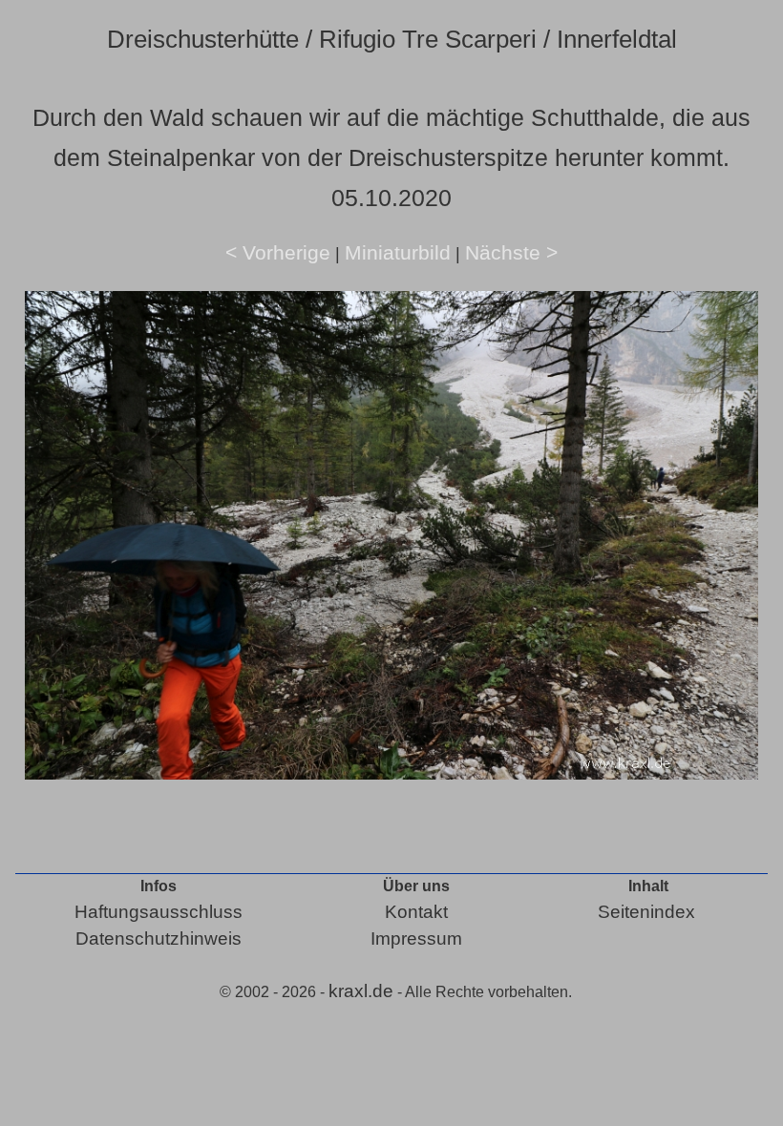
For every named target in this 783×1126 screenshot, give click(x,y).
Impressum (416, 938)
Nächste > (511, 252)
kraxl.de (360, 991)
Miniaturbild (398, 252)
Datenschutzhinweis (158, 938)
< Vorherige (277, 252)
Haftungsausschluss (158, 912)
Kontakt (416, 912)
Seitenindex (646, 912)
